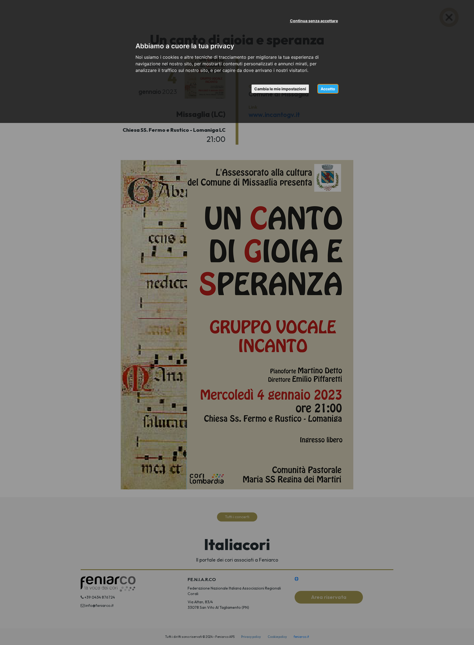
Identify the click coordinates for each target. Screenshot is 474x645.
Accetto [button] (328, 88)
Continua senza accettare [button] (314, 20)
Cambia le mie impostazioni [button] (280, 88)
